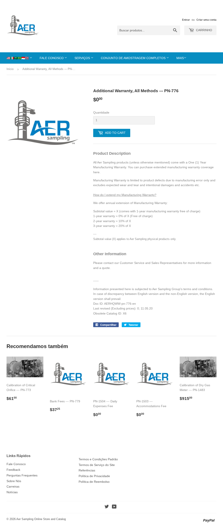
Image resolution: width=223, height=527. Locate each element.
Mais (180, 58)
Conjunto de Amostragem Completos (133, 58)
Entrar (186, 19)
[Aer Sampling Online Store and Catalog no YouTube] (114, 507)
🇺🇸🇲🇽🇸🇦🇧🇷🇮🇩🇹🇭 (18, 58)
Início (10, 69)
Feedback (13, 469)
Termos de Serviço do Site (97, 465)
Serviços (82, 58)
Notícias (12, 492)
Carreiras (13, 486)
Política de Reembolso (94, 481)
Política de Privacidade (94, 476)
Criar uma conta (206, 19)
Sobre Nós (14, 481)
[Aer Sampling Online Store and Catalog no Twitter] (107, 507)
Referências (87, 470)
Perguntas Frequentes (22, 475)
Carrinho (203, 30)
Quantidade (101, 112)
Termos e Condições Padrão (98, 459)
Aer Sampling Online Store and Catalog (41, 519)
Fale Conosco (52, 58)
